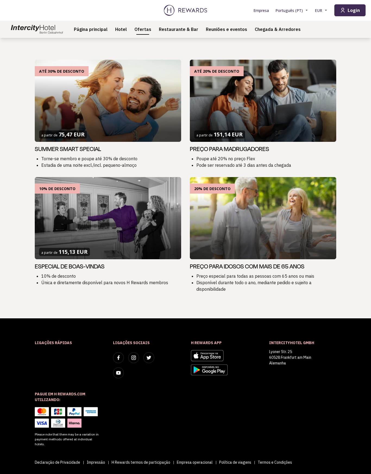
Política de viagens (235, 462)
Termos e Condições (275, 462)
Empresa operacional (195, 462)
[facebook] (118, 357)
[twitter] (148, 357)
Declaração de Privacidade (57, 462)
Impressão (96, 462)
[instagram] (133, 357)
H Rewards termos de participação (141, 462)
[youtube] (118, 372)
